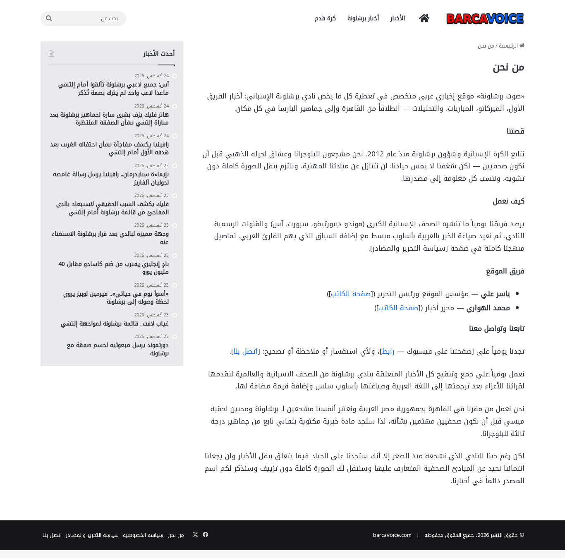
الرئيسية (509, 46)
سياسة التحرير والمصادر (92, 535)
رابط (388, 351)
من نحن (176, 535)
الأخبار (397, 18)
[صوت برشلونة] (485, 18)
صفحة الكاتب (351, 293)
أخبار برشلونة (363, 18)
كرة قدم (325, 18)
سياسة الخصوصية (143, 535)
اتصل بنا (245, 351)
